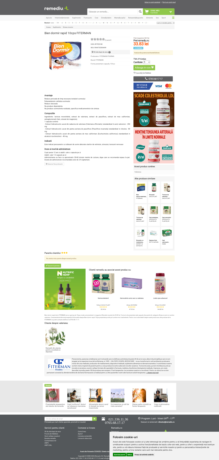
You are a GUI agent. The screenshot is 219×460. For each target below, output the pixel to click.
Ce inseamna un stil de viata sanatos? (120, 405)
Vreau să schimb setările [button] (144, 455)
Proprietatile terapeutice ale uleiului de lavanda (55, 405)
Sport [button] (164, 18)
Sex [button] (157, 18)
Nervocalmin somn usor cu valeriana (131, 298)
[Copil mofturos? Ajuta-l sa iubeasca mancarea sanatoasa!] (74, 395)
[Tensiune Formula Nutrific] (154, 145)
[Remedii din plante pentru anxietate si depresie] (55, 336)
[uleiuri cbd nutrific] (65, 289)
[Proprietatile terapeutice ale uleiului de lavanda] (52, 395)
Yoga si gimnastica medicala (161, 405)
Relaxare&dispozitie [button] (135, 18)
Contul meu (82, 431)
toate (52, 23)
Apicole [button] (49, 18)
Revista (48, 385)
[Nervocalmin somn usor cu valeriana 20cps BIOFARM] (131, 283)
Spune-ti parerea (54, 266)
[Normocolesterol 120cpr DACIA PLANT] (103, 283)
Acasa (48, 27)
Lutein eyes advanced (160, 298)
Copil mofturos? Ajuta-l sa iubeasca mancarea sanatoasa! (76, 406)
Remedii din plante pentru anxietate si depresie (53, 350)
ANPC (46, 443)
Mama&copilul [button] (119, 18)
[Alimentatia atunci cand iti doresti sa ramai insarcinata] (96, 395)
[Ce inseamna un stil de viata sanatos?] (117, 395)
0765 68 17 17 (155, 78)
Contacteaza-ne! (50, 441)
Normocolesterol (103, 298)
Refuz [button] (130, 455)
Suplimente (57, 27)
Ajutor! (80, 434)
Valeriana (137, 172)
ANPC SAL (48, 445)
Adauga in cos (143, 67)
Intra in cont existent (152, 2)
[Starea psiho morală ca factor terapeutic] (139, 395)
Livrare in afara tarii (85, 438)
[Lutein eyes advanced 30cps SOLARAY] (160, 283)
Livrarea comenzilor (85, 436)
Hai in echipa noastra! (52, 436)
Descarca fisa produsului (55, 164)
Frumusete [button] (88, 18)
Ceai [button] (96, 18)
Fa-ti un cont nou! (169, 2)
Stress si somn (68, 27)
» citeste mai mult (152, 373)
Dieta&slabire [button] (106, 18)
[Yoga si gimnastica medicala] (161, 395)
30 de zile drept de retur (52, 431)
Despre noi (115, 431)
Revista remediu (50, 438)
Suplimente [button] (76, 18)
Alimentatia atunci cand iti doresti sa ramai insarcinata (98, 406)
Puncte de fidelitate (51, 434)
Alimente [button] (149, 18)
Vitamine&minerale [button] (62, 18)
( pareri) (108, 40)
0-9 (58, 23)
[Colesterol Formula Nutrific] (154, 109)
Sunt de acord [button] (119, 455)
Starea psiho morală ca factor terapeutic (141, 405)
